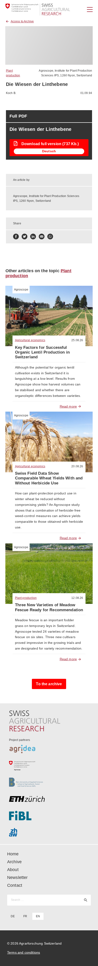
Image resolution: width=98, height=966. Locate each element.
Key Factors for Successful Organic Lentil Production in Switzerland (42, 352)
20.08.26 (77, 466)
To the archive (49, 684)
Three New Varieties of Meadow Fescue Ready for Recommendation (49, 607)
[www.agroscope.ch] (49, 765)
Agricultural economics (30, 340)
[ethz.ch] (49, 799)
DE (13, 916)
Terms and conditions (23, 952)
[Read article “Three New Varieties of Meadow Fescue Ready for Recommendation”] (49, 573)
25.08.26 (77, 340)
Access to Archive (22, 21)
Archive (14, 862)
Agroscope (21, 289)
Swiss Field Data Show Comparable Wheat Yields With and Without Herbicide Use (49, 478)
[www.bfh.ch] (49, 782)
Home (13, 854)
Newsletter (17, 877)
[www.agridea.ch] (49, 749)
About (13, 869)
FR (25, 916)
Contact (14, 885)
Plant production (26, 598)
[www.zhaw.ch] (49, 832)
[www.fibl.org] (49, 815)
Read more (68, 406)
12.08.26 (77, 598)
